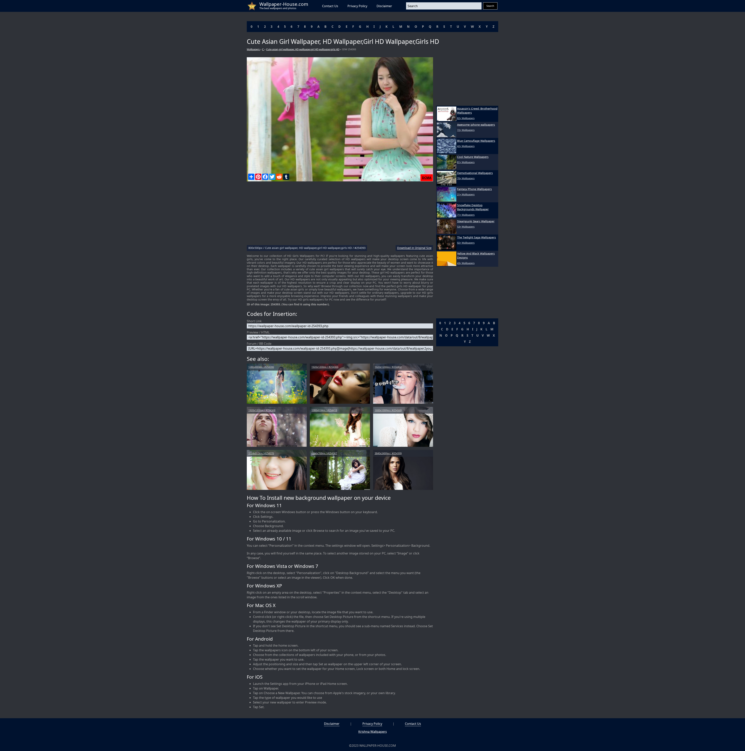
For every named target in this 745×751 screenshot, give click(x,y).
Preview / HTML (258, 332)
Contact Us (330, 6)
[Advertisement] (340, 215)
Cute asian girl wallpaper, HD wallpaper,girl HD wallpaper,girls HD (302, 49)
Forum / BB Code (259, 343)
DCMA (426, 178)
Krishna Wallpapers (372, 731)
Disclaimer (384, 6)
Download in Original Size (414, 248)
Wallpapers (253, 49)
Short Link (254, 321)
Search (490, 6)
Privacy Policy (357, 6)
